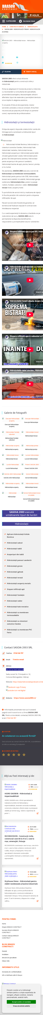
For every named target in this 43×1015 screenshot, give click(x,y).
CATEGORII (11, 21)
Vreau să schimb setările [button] (21, 1006)
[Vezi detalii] (37, 813)
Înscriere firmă (29, 21)
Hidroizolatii (33, 27)
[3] (13, 754)
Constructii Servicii (17, 27)
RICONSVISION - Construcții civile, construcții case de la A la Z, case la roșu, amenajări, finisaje (19, 838)
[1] (3, 754)
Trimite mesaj (30, 72)
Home (4, 27)
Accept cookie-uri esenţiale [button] (21, 1002)
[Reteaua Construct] (9, 984)
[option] (21, 15)
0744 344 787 (11, 718)
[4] (18, 754)
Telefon (7, 72)
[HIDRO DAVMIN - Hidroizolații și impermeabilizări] (12, 787)
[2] (8, 754)
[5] (24, 754)
